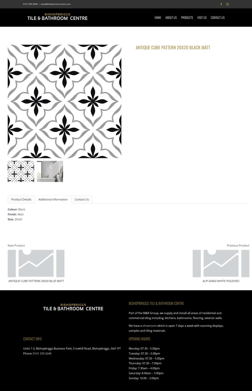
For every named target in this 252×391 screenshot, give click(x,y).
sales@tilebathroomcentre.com (56, 4)
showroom (150, 326)
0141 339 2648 (42, 353)
